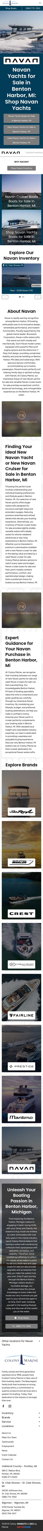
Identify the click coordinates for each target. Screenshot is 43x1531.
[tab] (20, 296)
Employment (8, 1446)
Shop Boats (10, 8)
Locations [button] (7, 1426)
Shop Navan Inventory (21, 168)
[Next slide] (38, 297)
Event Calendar (9, 1455)
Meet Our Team (9, 1437)
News (4, 1450)
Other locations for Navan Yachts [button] (17, 1342)
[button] (40, 3)
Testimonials (7, 1441)
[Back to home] (10, 3)
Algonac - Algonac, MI (15, 1502)
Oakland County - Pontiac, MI (19, 1466)
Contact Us (7, 1459)
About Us (6, 1433)
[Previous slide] (5, 297)
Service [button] (6, 1421)
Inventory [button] (7, 1413)
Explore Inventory (34, 152)
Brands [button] (6, 1417)
